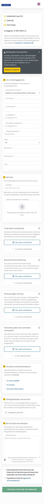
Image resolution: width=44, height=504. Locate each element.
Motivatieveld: (11, 435)
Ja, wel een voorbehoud (23, 249)
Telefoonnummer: (13, 131)
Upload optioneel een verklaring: (17, 199)
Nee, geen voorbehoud (23, 242)
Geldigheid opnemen (15, 412)
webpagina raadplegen (22, 43)
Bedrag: (9, 185)
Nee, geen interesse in (23, 349)
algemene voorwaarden (19, 479)
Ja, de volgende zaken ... (23, 356)
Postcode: (8, 148)
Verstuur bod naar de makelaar (22, 489)
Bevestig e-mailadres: (14, 123)
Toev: (6, 164)
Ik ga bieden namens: (14, 90)
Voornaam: (10, 98)
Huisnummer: (9, 156)
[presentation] (22, 210)
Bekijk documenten (12, 70)
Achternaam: (11, 106)
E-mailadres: (11, 115)
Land (6, 139)
